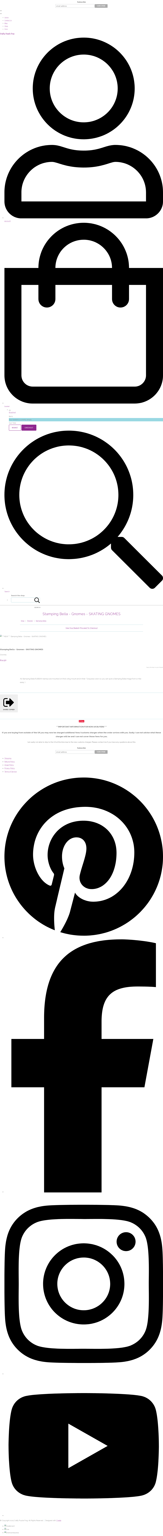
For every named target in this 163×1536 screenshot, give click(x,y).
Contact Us (8, 20)
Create (58, 1521)
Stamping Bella (41, 621)
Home (6, 17)
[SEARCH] (37, 599)
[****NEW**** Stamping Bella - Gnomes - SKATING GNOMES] (3, 643)
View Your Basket (72, 628)
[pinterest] (83, 938)
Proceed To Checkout (88, 628)
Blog (5, 23)
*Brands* (30, 621)
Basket (15, 427)
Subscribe (81, 2)
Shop (6, 26)
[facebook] (83, 1192)
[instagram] (83, 1374)
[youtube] (83, 1516)
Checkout (29, 427)
